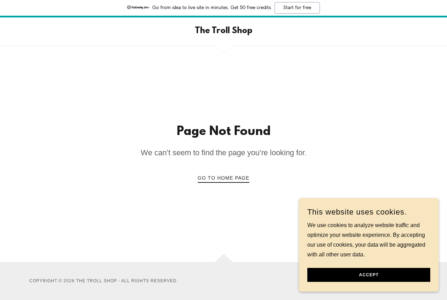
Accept (369, 274)
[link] (223, 31)
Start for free (297, 7)
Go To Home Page (223, 178)
